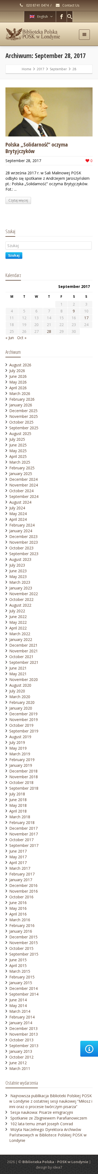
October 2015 (21, 948)
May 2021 (18, 673)
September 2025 (23, 427)
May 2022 (18, 622)
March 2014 (19, 1011)
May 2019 (18, 748)
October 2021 (21, 656)
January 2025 (20, 473)
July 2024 (17, 507)
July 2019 (17, 742)
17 (86, 317)
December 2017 (23, 828)
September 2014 (23, 994)
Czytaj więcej (18, 200)
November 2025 (23, 416)
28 (49, 331)
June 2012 (18, 1062)
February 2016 (22, 925)
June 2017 (18, 851)
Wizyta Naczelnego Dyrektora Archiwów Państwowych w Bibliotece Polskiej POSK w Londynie (48, 1135)
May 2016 (18, 908)
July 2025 (17, 439)
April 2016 (18, 914)
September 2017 (23, 845)
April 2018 (18, 811)
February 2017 (22, 874)
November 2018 (23, 776)
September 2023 (23, 553)
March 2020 (19, 696)
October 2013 (21, 1039)
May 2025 (18, 450)
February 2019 (22, 759)
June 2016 (18, 902)
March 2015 (19, 971)
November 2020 (23, 679)
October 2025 (21, 422)
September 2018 (23, 788)
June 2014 (18, 999)
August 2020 (20, 685)
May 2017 (18, 856)
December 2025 (23, 410)
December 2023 (23, 536)
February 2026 (22, 399)
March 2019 (19, 753)
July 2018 (17, 793)
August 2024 (20, 502)
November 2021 (23, 650)
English (42, 16)
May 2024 (18, 513)
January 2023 (20, 588)
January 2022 (20, 639)
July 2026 (17, 370)
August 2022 (20, 605)
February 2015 (22, 977)
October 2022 (21, 599)
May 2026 (18, 382)
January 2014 (20, 1022)
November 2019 (23, 719)
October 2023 (21, 547)
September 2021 (23, 662)
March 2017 (19, 868)
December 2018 (23, 771)
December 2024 (23, 479)
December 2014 (23, 988)
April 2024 (18, 519)
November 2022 (23, 593)
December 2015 (23, 936)
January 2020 (20, 708)
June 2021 (18, 668)
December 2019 (23, 713)
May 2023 (18, 576)
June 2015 (18, 959)
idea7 (57, 1167)
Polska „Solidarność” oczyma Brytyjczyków (36, 148)
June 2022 (18, 616)
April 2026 (18, 387)
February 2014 (22, 1017)
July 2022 (17, 610)
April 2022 (18, 628)
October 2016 (21, 896)
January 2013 (20, 1051)
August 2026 (20, 364)
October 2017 (21, 839)
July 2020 (17, 691)
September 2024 (23, 496)
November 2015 (23, 942)
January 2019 (20, 765)
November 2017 (23, 834)
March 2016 (19, 919)
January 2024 (20, 530)
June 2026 (18, 376)
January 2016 (20, 931)
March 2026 (19, 393)
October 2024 (21, 490)
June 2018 (18, 799)
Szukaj (14, 255)
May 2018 (18, 805)
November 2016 (23, 891)
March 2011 (19, 1068)
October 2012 (21, 1057)
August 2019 (20, 736)
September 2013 (23, 1045)
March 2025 (19, 462)
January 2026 (20, 404)
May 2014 (18, 1005)
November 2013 (23, 1034)
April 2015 (18, 965)
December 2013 (23, 1028)
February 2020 (22, 702)
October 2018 (21, 782)
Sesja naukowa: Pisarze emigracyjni (41, 1112)
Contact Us (70, 5)
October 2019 (21, 725)
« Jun (9, 337)
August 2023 (20, 559)
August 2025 (20, 433)
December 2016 (23, 885)
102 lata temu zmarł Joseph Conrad (41, 1123)
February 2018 (22, 822)
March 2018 (19, 816)
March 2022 (19, 633)
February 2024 (22, 525)
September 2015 (23, 954)
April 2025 (18, 456)
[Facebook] (61, 16)
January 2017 (20, 879)
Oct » (21, 337)
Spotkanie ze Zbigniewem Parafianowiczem (48, 1118)
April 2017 (18, 862)
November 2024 (23, 485)
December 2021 (23, 645)
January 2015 (20, 982)
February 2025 (22, 467)
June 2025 (18, 445)
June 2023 (18, 570)
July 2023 (17, 565)
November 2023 (23, 542)
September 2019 (23, 731)
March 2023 (19, 582)
